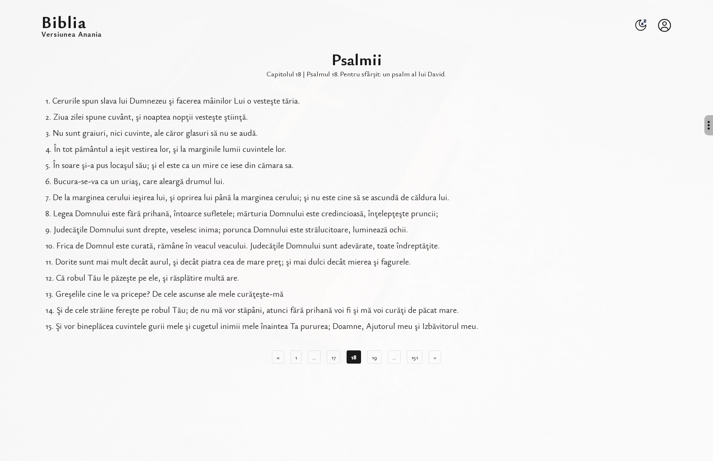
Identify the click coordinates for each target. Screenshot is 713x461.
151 (414, 357)
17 (333, 357)
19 (374, 357)
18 (353, 357)
